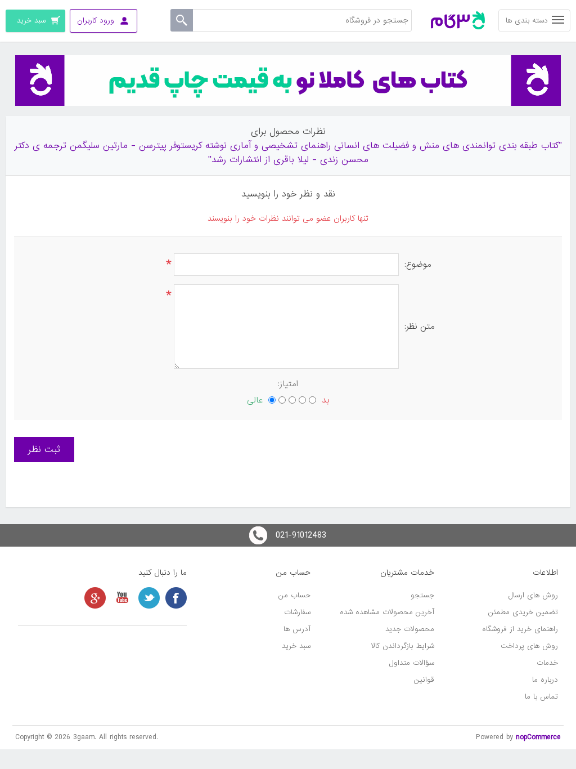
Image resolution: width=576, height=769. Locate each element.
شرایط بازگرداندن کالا (402, 646)
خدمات (547, 663)
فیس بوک (176, 598)
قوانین (424, 679)
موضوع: (417, 264)
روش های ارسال (533, 595)
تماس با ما (541, 696)
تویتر (149, 598)
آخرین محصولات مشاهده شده (387, 612)
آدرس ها (297, 629)
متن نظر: (419, 326)
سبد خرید (296, 646)
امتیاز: (288, 384)
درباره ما (545, 679)
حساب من (294, 595)
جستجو (422, 595)
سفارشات (297, 612)
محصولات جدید (409, 629)
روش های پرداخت (529, 646)
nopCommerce (538, 737)
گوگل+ (95, 598)
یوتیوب (122, 598)
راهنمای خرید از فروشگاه (520, 629)
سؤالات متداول (411, 663)
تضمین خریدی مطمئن (523, 612)
